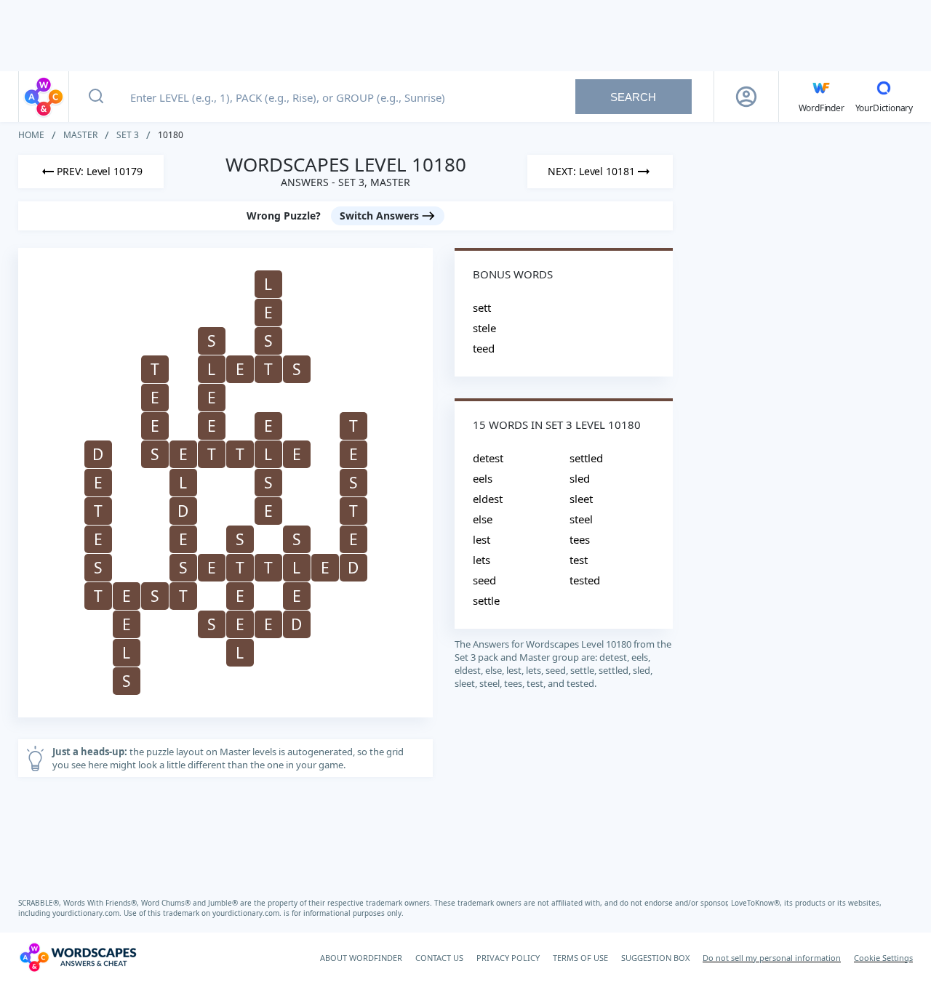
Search (633, 97)
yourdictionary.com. (88, 913)
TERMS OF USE (580, 957)
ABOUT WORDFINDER (361, 957)
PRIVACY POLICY (508, 957)
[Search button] (96, 96)
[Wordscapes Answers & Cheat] (43, 96)
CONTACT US (439, 957)
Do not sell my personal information (772, 957)
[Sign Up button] (746, 96)
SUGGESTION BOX (655, 957)
